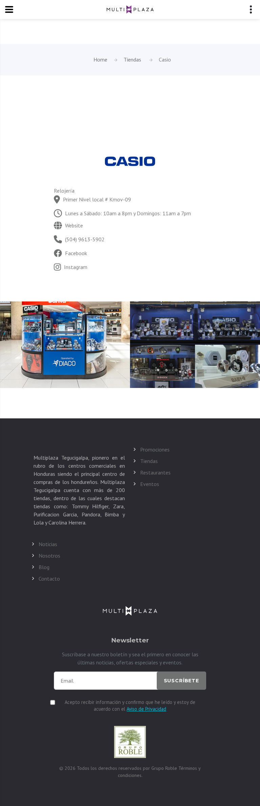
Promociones (155, 449)
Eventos (149, 484)
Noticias (48, 544)
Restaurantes (155, 472)
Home (100, 59)
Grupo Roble (164, 768)
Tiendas (132, 59)
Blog (44, 567)
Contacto (49, 578)
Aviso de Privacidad (146, 709)
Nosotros (49, 555)
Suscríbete (181, 681)
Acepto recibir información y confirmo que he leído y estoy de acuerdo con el (130, 705)
